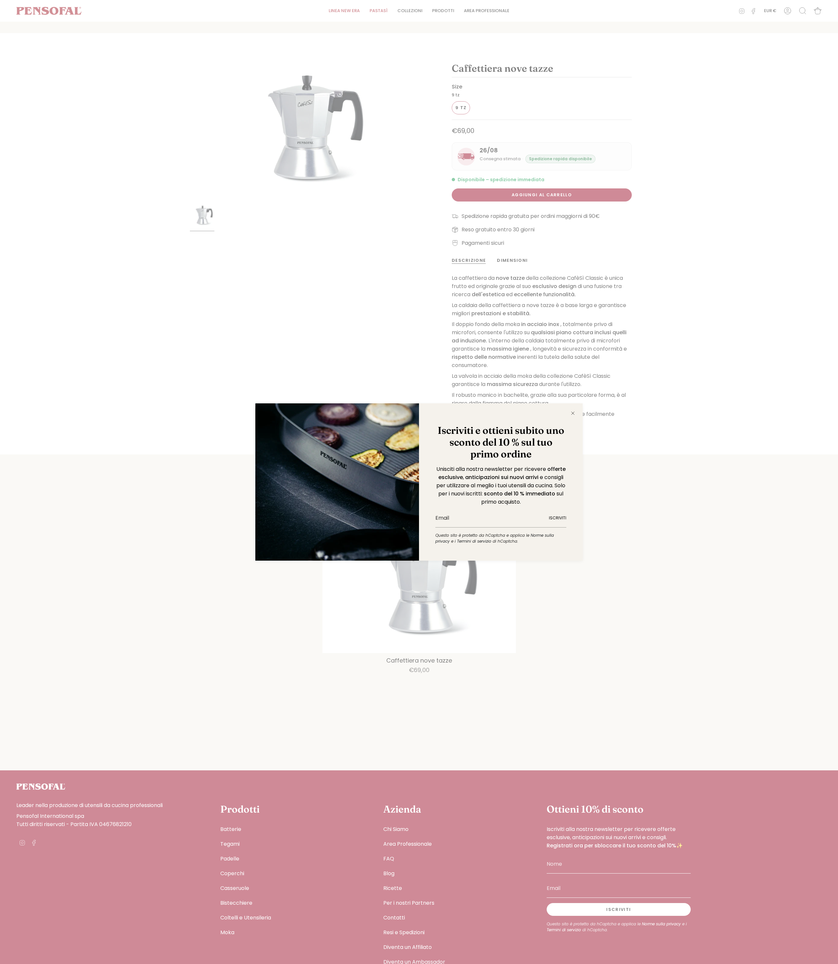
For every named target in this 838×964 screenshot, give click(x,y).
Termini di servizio (474, 541)
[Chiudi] (573, 413)
